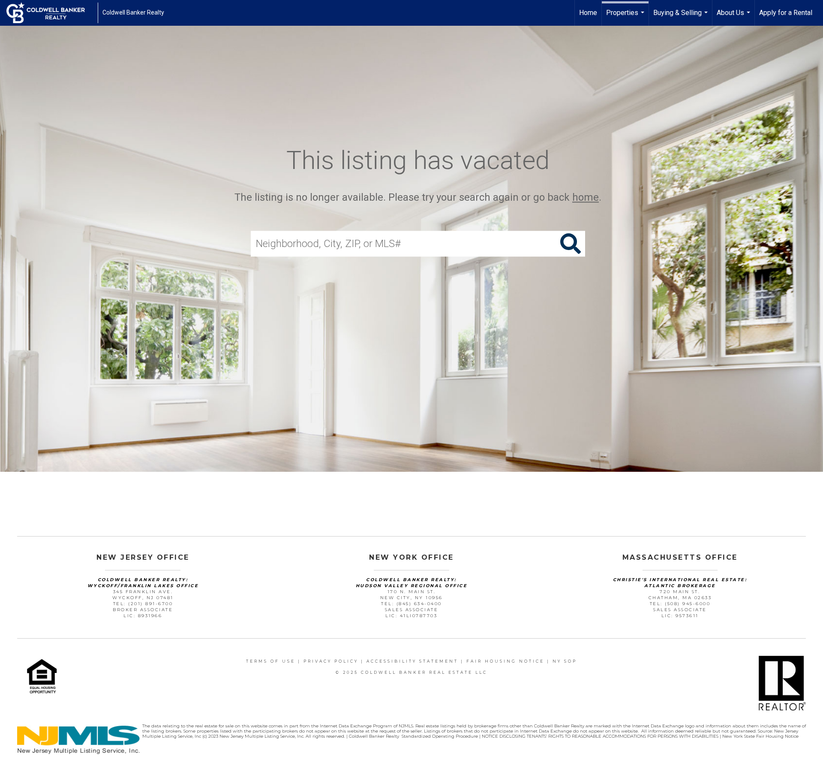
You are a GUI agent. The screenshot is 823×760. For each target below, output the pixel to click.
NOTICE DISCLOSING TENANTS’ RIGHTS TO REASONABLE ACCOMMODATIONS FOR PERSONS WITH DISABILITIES (601, 736)
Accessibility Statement (412, 661)
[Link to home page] (49, 13)
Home (588, 13)
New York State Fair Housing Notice (760, 736)
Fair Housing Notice (505, 661)
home (585, 197)
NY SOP (565, 661)
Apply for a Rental (785, 13)
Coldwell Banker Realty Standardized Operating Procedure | (415, 736)
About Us (734, 17)
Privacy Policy (330, 661)
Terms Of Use (270, 661)
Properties (626, 17)
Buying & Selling (681, 17)
